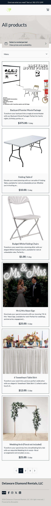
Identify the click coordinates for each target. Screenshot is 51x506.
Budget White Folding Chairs (25, 243)
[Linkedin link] (20, 493)
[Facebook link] (8, 493)
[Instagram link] (12, 493)
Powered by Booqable (10, 502)
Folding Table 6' (25, 177)
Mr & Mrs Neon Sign (25, 310)
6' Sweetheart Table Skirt (25, 377)
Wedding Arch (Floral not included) (25, 444)
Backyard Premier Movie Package (25, 110)
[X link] (16, 493)
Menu (6, 54)
